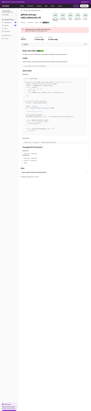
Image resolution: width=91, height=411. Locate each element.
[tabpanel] (55, 107)
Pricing (52, 6)
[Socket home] (5, 6)
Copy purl (37, 22)
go (21, 10)
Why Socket (30, 6)
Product (22, 6)
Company (39, 6)
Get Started (84, 6)
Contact (60, 6)
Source (85, 44)
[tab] (24, 44)
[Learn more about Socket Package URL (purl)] (41, 22)
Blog (46, 6)
